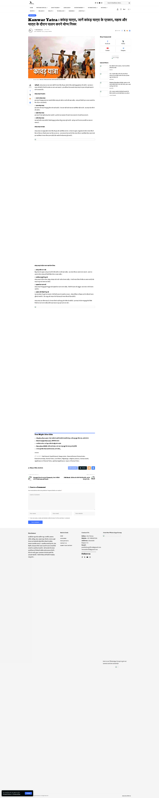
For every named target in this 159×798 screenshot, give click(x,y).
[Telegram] (123, 49)
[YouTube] (99, 3)
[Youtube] (107, 49)
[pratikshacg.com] (31, 3)
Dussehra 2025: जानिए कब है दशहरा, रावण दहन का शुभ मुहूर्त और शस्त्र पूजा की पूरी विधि (56, 446)
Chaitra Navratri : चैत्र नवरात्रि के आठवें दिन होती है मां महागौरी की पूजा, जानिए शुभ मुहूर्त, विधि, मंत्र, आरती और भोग (62, 438)
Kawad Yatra (50, 458)
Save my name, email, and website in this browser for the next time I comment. (50, 518)
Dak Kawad (45, 456)
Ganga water (62, 456)
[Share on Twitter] (124, 30)
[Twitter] (97, 3)
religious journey (74, 458)
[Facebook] (95, 3)
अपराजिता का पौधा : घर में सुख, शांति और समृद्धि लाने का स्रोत (48, 443)
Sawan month (84, 458)
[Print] (130, 30)
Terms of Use (16, 794)
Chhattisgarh (112, 95)
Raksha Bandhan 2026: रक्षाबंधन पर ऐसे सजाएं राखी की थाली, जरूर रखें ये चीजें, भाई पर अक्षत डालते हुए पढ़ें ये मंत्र (120, 84)
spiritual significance (59, 461)
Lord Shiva (58, 458)
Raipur (110, 69)
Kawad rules (81, 456)
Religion (32, 15)
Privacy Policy (7, 794)
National (111, 79)
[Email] (127, 30)
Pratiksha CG (39, 29)
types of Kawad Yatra (72, 461)
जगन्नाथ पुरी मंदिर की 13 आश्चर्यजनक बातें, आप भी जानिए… (48, 449)
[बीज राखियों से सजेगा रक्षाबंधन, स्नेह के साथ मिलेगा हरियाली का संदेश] (104, 68)
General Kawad (72, 456)
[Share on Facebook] (122, 30)
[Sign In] (117, 9)
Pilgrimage (65, 458)
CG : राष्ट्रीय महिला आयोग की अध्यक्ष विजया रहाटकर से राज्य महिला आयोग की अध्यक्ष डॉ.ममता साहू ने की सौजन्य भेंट (119, 75)
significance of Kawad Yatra (43, 461)
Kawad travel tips (40, 458)
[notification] (121, 9)
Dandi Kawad (54, 456)
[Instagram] (102, 3)
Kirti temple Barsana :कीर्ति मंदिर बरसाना (47, 441)
